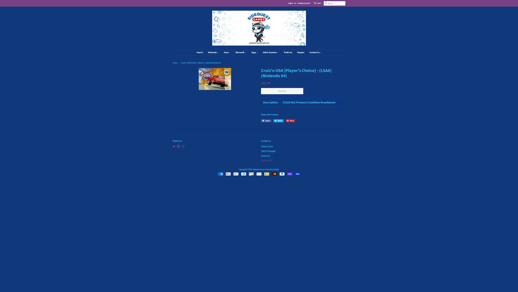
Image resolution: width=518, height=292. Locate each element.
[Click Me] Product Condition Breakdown (309, 102)
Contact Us (314, 52)
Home (175, 63)
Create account (303, 3)
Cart (319, 3)
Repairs (300, 52)
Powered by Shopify (272, 169)
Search (200, 52)
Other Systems (270, 52)
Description (270, 102)
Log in (290, 3)
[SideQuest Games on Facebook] (178, 146)
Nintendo (212, 52)
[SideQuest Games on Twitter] (174, 146)
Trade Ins (288, 52)
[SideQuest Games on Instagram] (182, 146)
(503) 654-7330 (266, 160)
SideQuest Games (259, 169)
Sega (253, 52)
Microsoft (240, 52)
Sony (226, 52)
